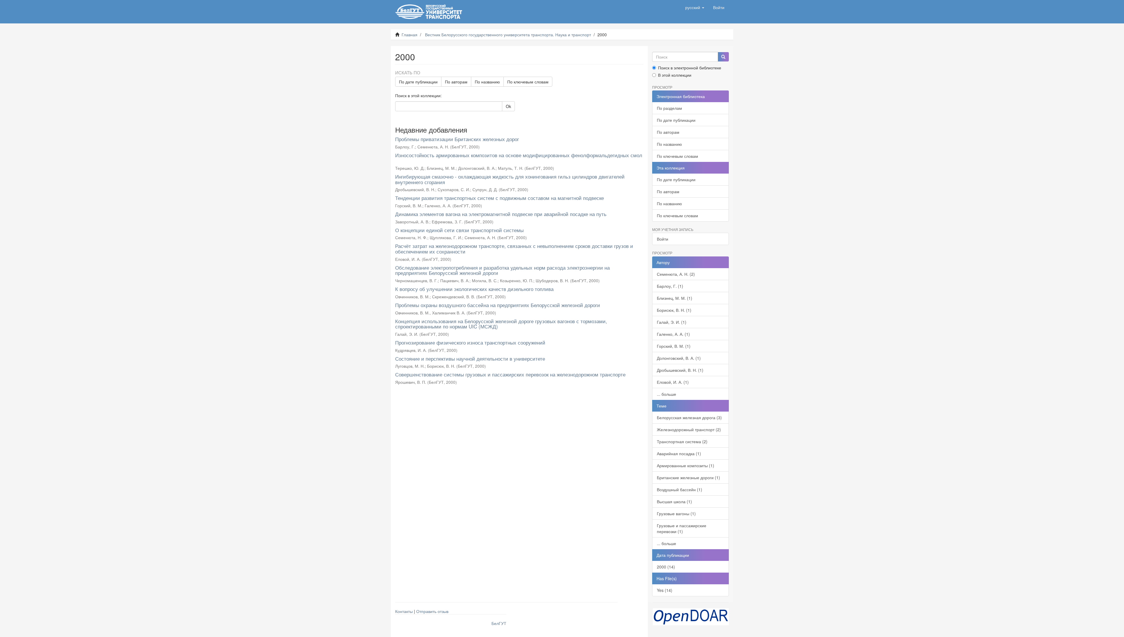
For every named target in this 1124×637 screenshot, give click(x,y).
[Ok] (723, 56)
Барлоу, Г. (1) (670, 286)
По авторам (456, 82)
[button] (695, 7)
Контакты (404, 611)
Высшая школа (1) (674, 501)
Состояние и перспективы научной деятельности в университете (470, 358)
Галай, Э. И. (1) (671, 322)
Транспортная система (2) (682, 441)
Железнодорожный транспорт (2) (689, 429)
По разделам (669, 108)
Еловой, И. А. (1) (673, 382)
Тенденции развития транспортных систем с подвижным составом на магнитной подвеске (499, 197)
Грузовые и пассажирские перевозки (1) (681, 528)
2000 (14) (666, 567)
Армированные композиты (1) (685, 465)
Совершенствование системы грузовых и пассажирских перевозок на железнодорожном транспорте (510, 374)
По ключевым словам (528, 82)
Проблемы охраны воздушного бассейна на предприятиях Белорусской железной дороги (497, 305)
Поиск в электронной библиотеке (689, 68)
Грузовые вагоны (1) (676, 513)
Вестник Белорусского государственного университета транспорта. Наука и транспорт (508, 34)
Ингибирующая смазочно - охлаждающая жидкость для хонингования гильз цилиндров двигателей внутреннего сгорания (510, 179)
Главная (409, 34)
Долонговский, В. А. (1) (679, 358)
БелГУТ (498, 623)
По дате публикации (418, 82)
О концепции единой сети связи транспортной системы (459, 230)
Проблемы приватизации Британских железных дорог (457, 139)
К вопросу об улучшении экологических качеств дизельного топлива (474, 288)
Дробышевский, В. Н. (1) (680, 370)
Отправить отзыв (432, 611)
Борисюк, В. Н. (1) (674, 310)
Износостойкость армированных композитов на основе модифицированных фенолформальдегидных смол (518, 155)
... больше (666, 394)
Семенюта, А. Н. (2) (676, 274)
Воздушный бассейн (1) (679, 489)
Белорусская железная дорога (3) (689, 417)
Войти (662, 239)
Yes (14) (664, 590)
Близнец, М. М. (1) (674, 298)
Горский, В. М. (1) (673, 346)
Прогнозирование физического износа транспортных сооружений (470, 342)
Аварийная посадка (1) (679, 453)
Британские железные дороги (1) (688, 477)
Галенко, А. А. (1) (673, 334)
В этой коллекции (674, 75)
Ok (508, 106)
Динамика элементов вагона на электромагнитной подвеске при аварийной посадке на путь (500, 214)
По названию (487, 82)
